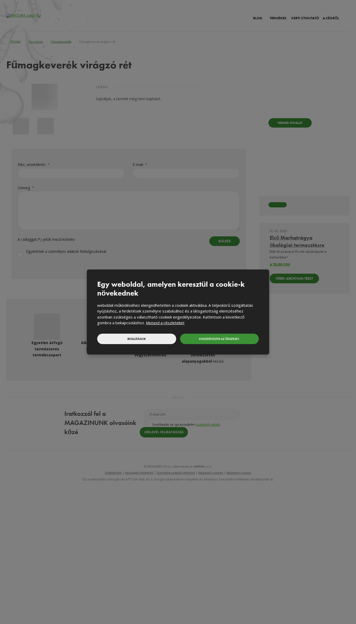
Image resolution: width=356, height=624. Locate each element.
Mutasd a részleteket (165, 322)
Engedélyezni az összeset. (219, 339)
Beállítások (136, 339)
